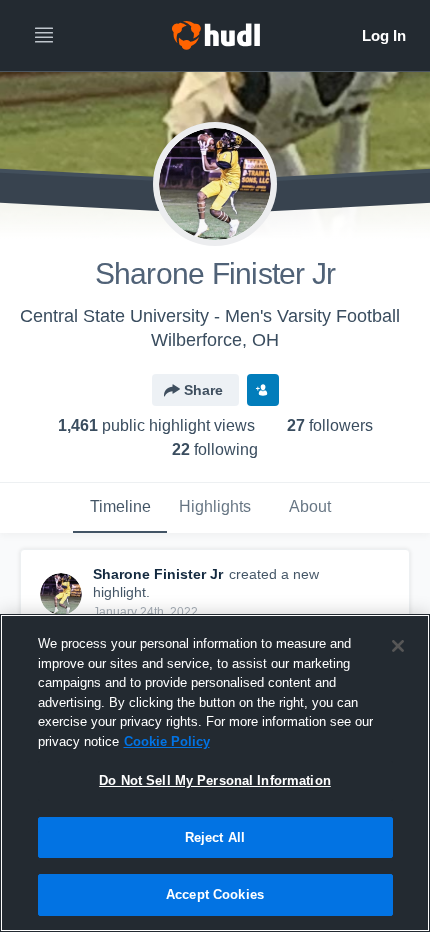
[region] (215, 773)
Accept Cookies (215, 894)
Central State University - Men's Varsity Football (210, 316)
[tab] (120, 508)
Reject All (215, 837)
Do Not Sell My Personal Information (215, 780)
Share (203, 390)
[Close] (398, 646)
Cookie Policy (167, 741)
